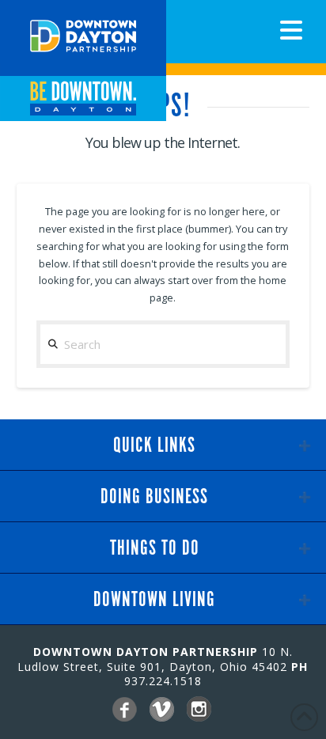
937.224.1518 (163, 680)
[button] (291, 30)
